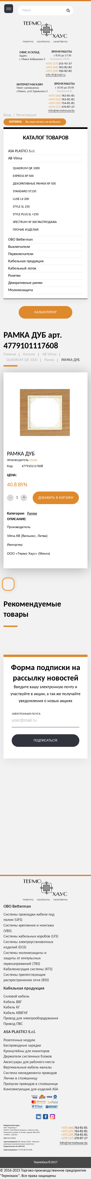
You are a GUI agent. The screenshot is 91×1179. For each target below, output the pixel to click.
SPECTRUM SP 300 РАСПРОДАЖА (35, 222)
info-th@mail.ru (56, 74)
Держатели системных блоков (28, 1056)
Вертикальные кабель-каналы (28, 1067)
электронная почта (26, 713)
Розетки (14, 276)
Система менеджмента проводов (30, 1073)
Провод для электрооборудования (31, 1018)
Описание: (16, 519)
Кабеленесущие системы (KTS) (28, 969)
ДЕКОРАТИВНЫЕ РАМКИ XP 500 (34, 183)
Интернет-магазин (30, 84)
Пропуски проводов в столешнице (31, 1084)
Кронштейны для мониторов (26, 1051)
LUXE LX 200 (21, 199)
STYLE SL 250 (21, 207)
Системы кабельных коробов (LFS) (31, 936)
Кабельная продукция (26, 261)
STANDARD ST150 (24, 191)
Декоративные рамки (25, 283)
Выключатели (19, 247)
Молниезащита (20, 290)
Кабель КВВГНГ (16, 1013)
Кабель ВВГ (13, 1002)
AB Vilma (15, 158)
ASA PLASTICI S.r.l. (21, 151)
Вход (7, 115)
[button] (11, 413)
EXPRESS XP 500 (23, 176)
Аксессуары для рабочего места (29, 1062)
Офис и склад (29, 52)
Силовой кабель (16, 996)
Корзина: (15, 121)
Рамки (32, 513)
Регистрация (26, 115)
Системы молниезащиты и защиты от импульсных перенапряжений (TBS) (25, 958)
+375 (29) (59, 71)
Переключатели (20, 254)
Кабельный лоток (22, 268)
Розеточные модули (19, 1040)
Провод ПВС (13, 1024)
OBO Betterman (20, 240)
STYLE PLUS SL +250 (25, 214)
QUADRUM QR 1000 (26, 168)
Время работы (62, 51)
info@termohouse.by (61, 110)
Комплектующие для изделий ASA (31, 1089)
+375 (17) (59, 63)
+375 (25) (62, 99)
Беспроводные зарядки (22, 1046)
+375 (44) (59, 67)
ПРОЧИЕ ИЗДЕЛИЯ (25, 230)
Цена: (12, 475)
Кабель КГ (12, 1007)
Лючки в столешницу (20, 1078)
